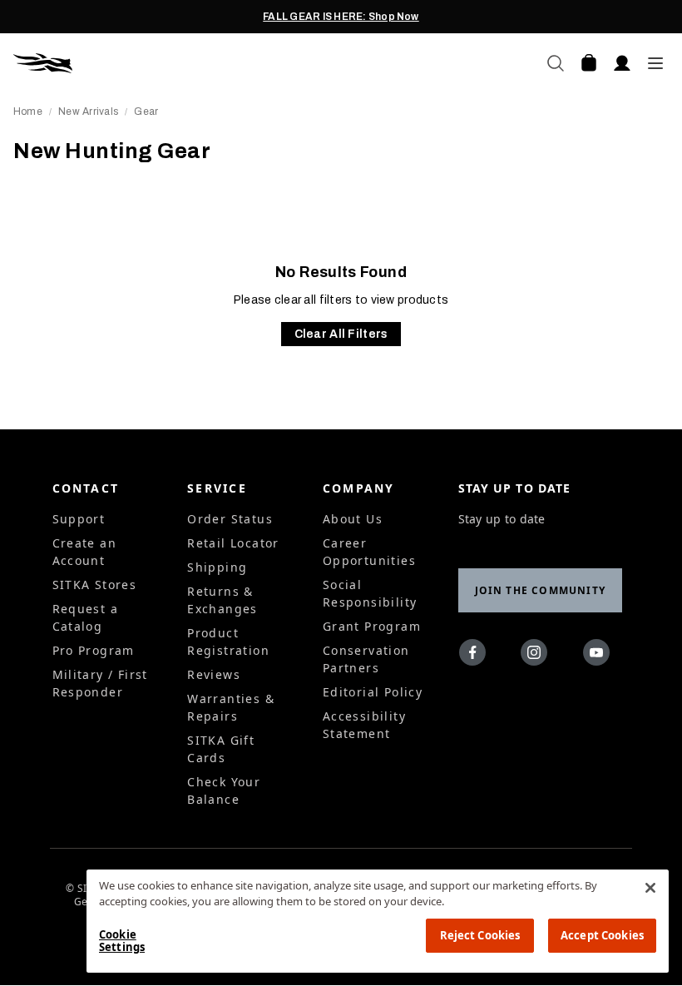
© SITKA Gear (85, 895)
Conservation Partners (366, 659)
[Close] (650, 888)
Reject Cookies (480, 935)
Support (79, 519)
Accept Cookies (602, 935)
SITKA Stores (94, 584)
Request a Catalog (85, 617)
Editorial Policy (373, 692)
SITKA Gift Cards (221, 749)
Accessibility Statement (364, 724)
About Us (353, 519)
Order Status (230, 519)
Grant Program (372, 626)
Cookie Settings (122, 941)
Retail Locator (233, 543)
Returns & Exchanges (222, 600)
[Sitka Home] (177, 63)
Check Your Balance (223, 790)
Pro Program (93, 650)
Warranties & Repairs (230, 707)
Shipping (217, 567)
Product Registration (228, 641)
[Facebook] (476, 655)
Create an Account (84, 551)
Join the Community (540, 590)
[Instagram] (538, 655)
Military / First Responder (100, 683)
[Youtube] (600, 655)
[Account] (622, 63)
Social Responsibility (370, 593)
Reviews (213, 674)
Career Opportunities (369, 551)
